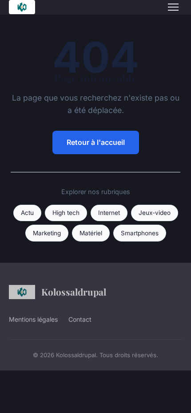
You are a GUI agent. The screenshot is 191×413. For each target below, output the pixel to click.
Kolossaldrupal (73, 291)
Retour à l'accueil (96, 142)
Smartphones (140, 233)
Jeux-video (155, 212)
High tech (66, 212)
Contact (80, 319)
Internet (109, 212)
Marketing (47, 233)
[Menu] (173, 7)
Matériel (91, 233)
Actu (27, 212)
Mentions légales (33, 319)
